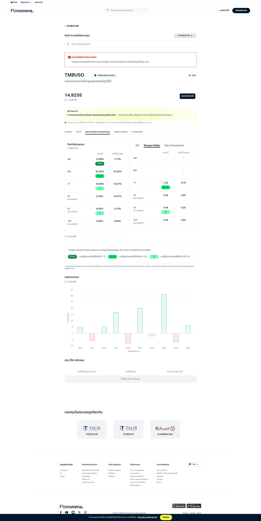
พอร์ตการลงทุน (121, 136)
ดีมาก (100, 179)
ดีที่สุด (100, 167)
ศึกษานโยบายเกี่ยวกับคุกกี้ (147, 517)
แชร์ (194, 76)
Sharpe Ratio (152, 149)
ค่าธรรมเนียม (137, 136)
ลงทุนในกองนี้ (187, 96)
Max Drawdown (174, 149)
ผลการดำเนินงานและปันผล (97, 136)
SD (137, 149)
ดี (100, 192)
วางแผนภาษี (183, 36)
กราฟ (78, 136)
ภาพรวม (68, 136)
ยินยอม (166, 517)
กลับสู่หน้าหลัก (72, 26)
